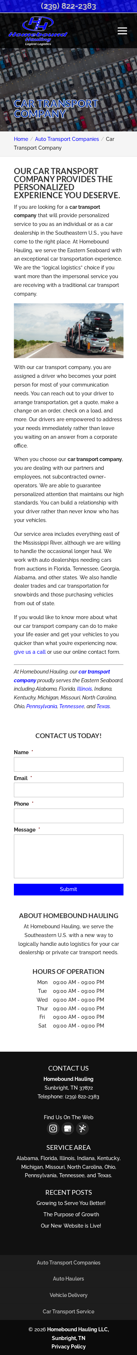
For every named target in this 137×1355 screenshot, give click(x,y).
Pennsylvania (41, 706)
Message (27, 830)
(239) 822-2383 (68, 6)
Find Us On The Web (69, 1117)
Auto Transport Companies (68, 1263)
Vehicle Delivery (69, 1295)
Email (23, 778)
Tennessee (71, 706)
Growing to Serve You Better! (71, 1203)
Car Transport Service (68, 1311)
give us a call (30, 652)
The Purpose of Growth (71, 1214)
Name (23, 752)
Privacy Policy (69, 1347)
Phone (24, 804)
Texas (103, 706)
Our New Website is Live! (71, 1226)
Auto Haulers (68, 1279)
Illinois (84, 689)
